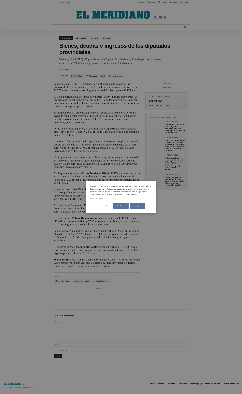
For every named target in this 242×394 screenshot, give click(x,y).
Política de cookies (96, 198)
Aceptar (137, 206)
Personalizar (105, 206)
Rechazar (121, 206)
